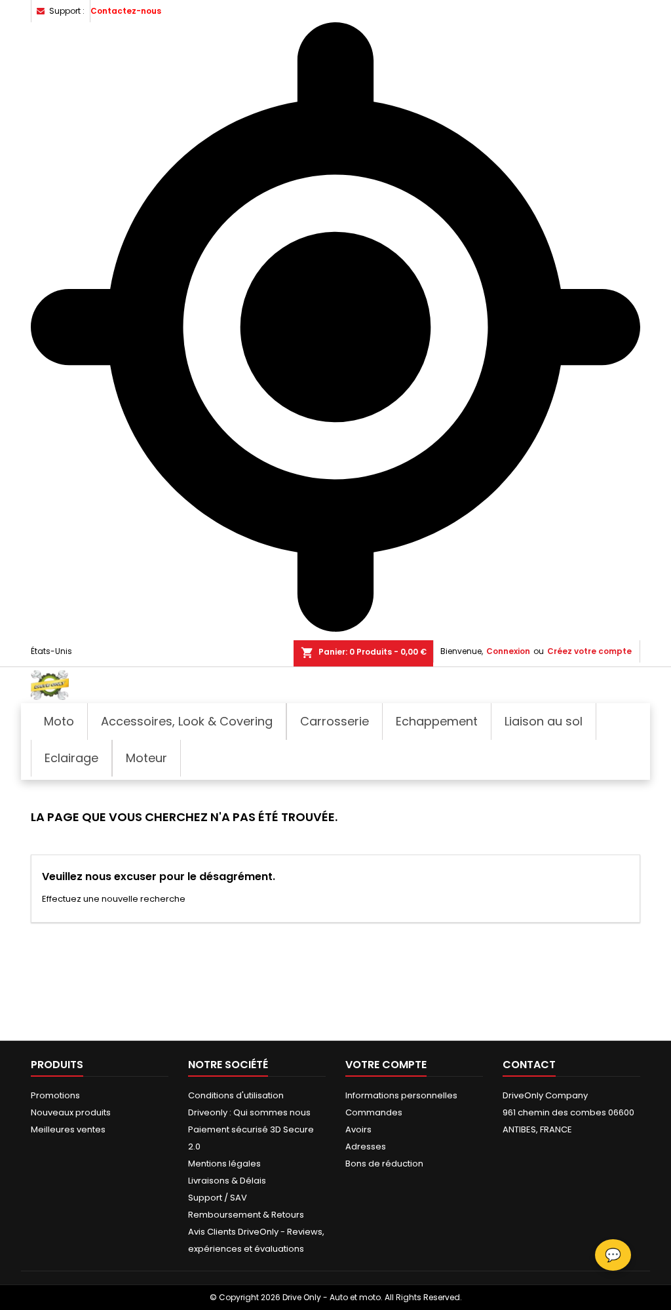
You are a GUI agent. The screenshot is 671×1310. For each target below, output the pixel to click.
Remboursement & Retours (246, 1214)
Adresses (365, 1146)
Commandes (373, 1112)
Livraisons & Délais (227, 1180)
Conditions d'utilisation (236, 1095)
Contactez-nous (125, 10)
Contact (529, 1064)
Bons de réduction (384, 1163)
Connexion (508, 651)
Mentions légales (224, 1163)
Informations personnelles (401, 1095)
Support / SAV (217, 1197)
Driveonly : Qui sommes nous (249, 1112)
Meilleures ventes (68, 1129)
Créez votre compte (589, 651)
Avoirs (358, 1129)
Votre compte (386, 1064)
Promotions (55, 1095)
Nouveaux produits (71, 1112)
